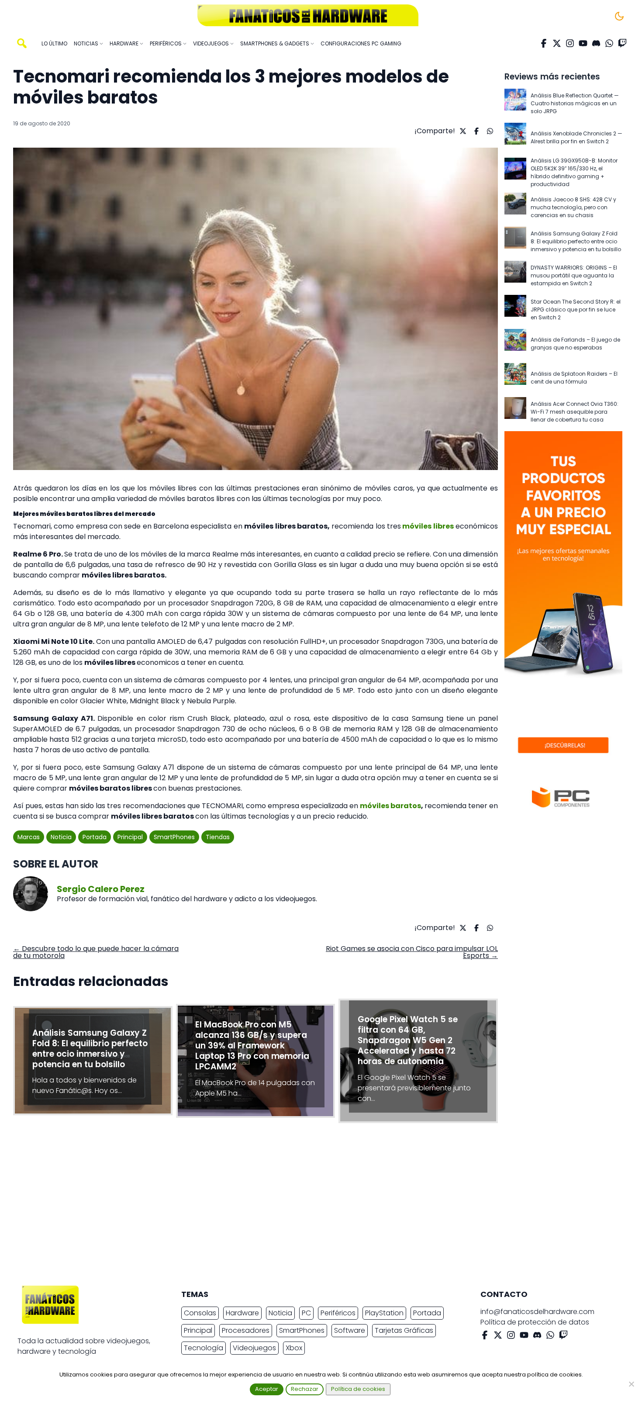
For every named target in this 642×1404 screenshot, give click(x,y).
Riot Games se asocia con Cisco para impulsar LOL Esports (412, 952)
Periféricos (338, 1313)
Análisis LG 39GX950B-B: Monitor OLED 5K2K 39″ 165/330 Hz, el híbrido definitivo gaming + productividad (574, 172)
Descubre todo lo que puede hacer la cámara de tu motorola (96, 952)
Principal (130, 837)
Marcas (28, 837)
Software (349, 1330)
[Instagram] (570, 43)
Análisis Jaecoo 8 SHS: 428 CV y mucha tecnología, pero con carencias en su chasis (573, 207)
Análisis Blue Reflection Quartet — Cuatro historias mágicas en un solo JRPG (575, 103)
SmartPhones (174, 837)
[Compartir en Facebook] (475, 131)
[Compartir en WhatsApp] (489, 131)
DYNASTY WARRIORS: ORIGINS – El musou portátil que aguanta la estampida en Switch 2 (574, 275)
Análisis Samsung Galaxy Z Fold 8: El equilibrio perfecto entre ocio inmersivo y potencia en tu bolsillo (576, 241)
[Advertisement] (314, 1206)
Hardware (242, 1313)
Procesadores (245, 1330)
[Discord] (596, 43)
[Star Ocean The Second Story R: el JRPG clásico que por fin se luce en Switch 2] (515, 310)
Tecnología (203, 1348)
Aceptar (266, 1389)
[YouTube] (583, 43)
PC (306, 1313)
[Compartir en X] (461, 131)
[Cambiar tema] (619, 16)
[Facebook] (543, 43)
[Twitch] (622, 43)
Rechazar (304, 1389)
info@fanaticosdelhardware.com (537, 1312)
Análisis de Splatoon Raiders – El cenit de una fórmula (574, 377)
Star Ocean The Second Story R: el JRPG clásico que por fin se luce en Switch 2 (576, 309)
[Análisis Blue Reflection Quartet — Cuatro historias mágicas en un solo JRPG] (515, 103)
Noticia (61, 837)
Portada (95, 837)
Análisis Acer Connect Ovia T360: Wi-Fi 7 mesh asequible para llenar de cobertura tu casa (574, 411)
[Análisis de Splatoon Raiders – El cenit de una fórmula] (515, 378)
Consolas (200, 1313)
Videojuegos (254, 1348)
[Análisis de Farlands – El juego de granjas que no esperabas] (515, 344)
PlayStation (384, 1313)
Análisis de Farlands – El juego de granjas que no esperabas (575, 343)
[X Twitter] (556, 43)
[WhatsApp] (609, 43)
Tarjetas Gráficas (404, 1330)
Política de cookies (358, 1389)
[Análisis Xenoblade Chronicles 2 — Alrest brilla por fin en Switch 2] (515, 137)
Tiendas (218, 837)
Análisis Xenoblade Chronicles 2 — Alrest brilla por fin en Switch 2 (576, 137)
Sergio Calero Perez (101, 889)
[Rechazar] (631, 1384)
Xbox (294, 1348)
